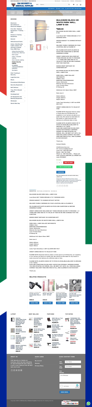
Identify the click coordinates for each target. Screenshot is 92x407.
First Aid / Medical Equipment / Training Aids (17, 30)
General (13, 39)
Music (12, 79)
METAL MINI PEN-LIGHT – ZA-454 (47, 294)
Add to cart (69, 162)
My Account (57, 0)
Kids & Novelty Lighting (18, 60)
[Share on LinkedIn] (67, 186)
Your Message (61, 371)
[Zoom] (31, 41)
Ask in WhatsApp (65, 166)
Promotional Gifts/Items (18, 82)
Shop (12, 8)
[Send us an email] (19, 370)
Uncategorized (15, 94)
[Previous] (31, 30)
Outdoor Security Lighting (27, 13)
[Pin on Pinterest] (65, 186)
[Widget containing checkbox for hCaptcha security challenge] (69, 386)
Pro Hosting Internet (48, 400)
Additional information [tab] (43, 191)
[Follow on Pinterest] (21, 370)
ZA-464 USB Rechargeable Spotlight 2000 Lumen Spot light (75, 295)
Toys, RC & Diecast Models (16, 90)
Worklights (14, 70)
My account (38, 360)
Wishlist (72, 0)
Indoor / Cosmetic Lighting (16, 57)
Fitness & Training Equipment (16, 35)
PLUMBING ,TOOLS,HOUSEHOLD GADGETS (17, 67)
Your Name (60, 362)
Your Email (60, 367)
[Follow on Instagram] (14, 370)
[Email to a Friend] (62, 186)
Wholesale (14, 101)
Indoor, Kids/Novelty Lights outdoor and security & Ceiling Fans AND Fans (42, 12)
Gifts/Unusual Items (16, 41)
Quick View (34, 303)
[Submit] (69, 4)
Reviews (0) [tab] (54, 191)
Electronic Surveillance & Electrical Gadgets (16, 24)
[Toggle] (24, 25)
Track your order (65, 0)
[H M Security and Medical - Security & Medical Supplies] (22, 4)
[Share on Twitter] (60, 186)
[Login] (77, 4)
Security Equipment (16, 85)
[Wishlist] (73, 4)
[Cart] (80, 4)
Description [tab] (32, 191)
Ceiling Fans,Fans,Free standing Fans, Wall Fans (18, 52)
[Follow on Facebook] (12, 370)
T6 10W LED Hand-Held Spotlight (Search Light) (35, 295)
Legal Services (15, 77)
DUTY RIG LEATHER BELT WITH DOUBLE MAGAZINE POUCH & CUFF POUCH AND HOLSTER (61, 296)
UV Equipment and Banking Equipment (16, 97)
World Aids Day (15, 103)
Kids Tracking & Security (15, 73)
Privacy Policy (39, 365)
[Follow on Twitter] (16, 370)
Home (13, 12)
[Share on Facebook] (58, 186)
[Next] (52, 30)
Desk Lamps (15, 54)
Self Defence (14, 87)
